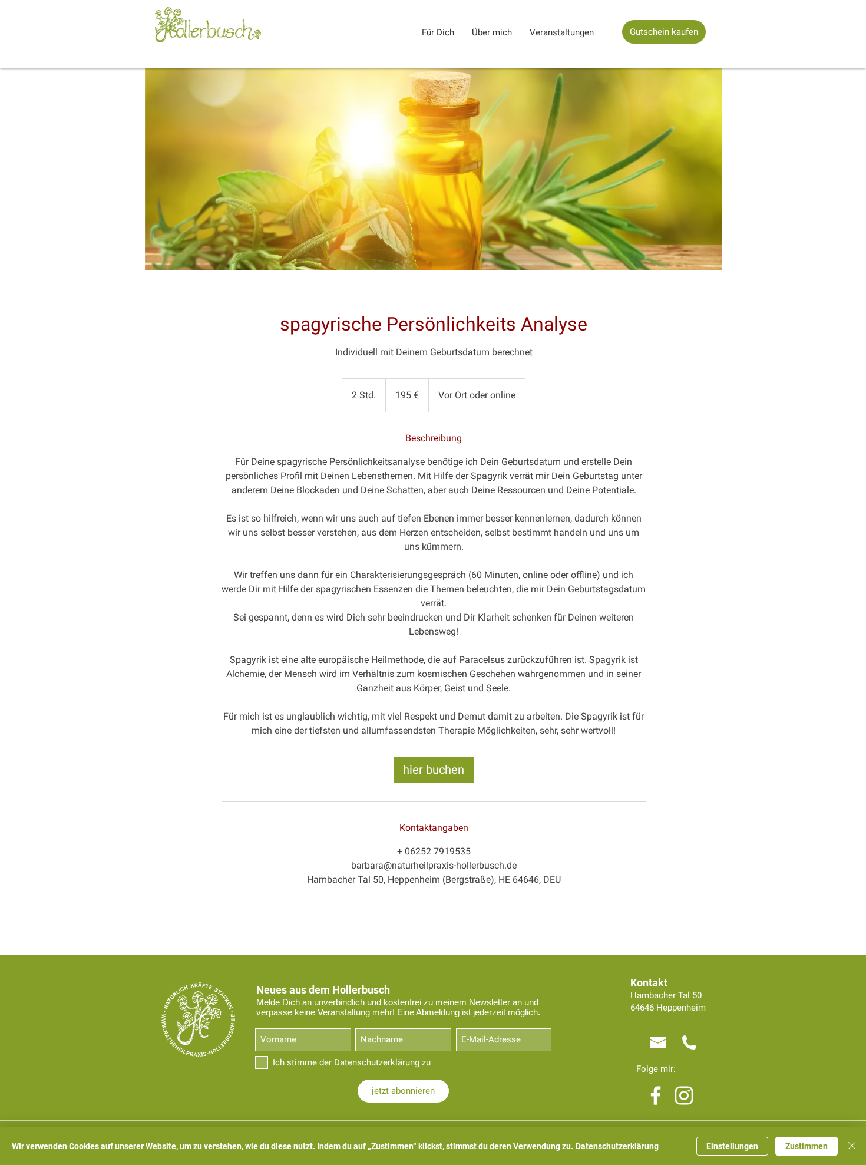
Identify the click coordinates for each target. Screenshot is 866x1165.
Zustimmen (806, 1146)
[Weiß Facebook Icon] (655, 1095)
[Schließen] (852, 1146)
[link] (434, 770)
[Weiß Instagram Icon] (684, 1095)
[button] (438, 32)
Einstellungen (732, 1146)
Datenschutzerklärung (617, 1146)
